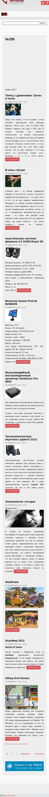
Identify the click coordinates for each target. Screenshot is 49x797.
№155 (25, 744)
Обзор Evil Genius (17, 678)
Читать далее (12, 159)
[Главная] (13, 4)
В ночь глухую (15, 169)
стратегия (18, 744)
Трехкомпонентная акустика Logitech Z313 (21, 438)
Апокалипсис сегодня (20, 501)
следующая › (25, 754)
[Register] (47, 3)
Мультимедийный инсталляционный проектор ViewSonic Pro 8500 (21, 377)
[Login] (43, 3)
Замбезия (11, 581)
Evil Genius (9, 744)
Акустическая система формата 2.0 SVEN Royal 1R (24, 240)
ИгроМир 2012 (15, 640)
